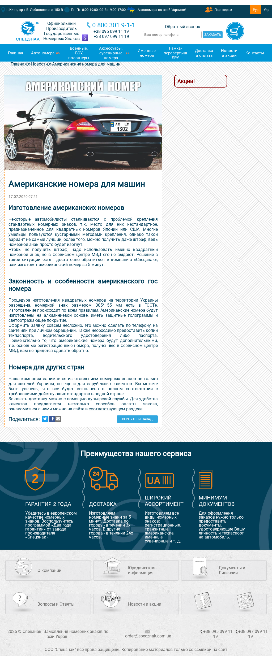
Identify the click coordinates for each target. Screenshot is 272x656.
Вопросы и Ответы (55, 604)
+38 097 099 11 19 (253, 634)
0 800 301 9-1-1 (113, 25)
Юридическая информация (141, 570)
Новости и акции (144, 604)
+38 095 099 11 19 (111, 31)
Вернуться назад (137, 419)
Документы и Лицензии (232, 570)
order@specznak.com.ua (148, 635)
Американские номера (122, 310)
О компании (49, 570)
